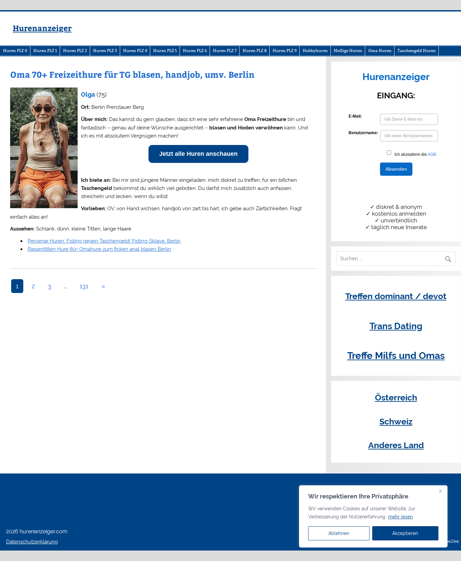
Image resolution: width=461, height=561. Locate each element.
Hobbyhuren (315, 50)
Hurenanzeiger (42, 28)
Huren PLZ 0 (15, 50)
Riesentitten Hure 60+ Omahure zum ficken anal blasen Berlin (99, 249)
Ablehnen (338, 533)
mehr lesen (400, 516)
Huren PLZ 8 (255, 50)
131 (84, 286)
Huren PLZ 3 (105, 50)
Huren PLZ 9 (285, 50)
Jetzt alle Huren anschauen (198, 153)
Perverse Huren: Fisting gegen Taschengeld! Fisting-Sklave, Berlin (104, 241)
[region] (373, 516)
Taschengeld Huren (417, 50)
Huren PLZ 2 (75, 50)
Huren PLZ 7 (225, 50)
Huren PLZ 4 (135, 50)
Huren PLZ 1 (45, 50)
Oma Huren (379, 50)
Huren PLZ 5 (165, 50)
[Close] (440, 491)
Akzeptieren (405, 533)
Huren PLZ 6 (195, 50)
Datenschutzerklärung (32, 542)
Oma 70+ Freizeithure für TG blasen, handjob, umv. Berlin (132, 74)
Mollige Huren (348, 50)
